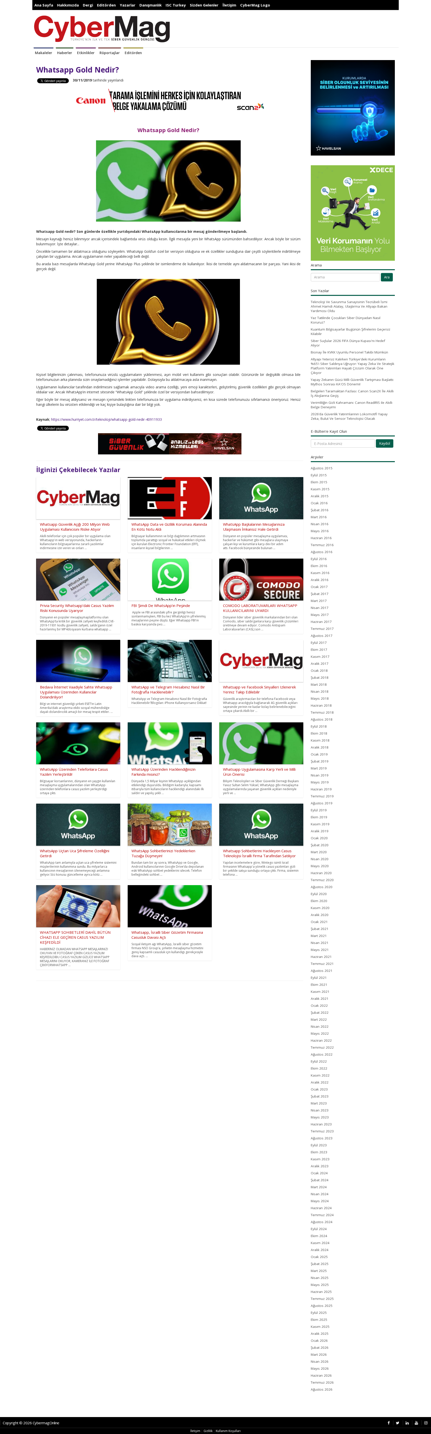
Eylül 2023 (319, 1145)
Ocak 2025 (319, 1257)
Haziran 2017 (321, 621)
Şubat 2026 (319, 1347)
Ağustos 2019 (321, 803)
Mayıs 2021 (320, 949)
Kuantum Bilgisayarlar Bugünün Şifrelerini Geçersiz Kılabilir (350, 331)
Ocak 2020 (319, 838)
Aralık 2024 (319, 1250)
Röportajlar (110, 52)
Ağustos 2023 (321, 1138)
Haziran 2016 (321, 538)
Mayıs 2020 (320, 866)
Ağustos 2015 (321, 468)
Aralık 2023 (319, 1166)
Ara (387, 277)
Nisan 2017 (319, 607)
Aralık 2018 (319, 747)
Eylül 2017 (319, 642)
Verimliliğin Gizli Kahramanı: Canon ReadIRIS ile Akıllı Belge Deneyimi (351, 404)
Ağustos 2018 (321, 719)
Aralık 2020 (319, 915)
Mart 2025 (319, 1270)
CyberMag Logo (255, 4)
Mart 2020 (319, 852)
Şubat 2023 (319, 1096)
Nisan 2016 (319, 524)
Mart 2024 (319, 1187)
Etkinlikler (86, 52)
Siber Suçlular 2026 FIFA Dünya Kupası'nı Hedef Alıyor (348, 342)
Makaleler (43, 52)
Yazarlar (127, 4)
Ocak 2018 (319, 670)
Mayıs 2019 (320, 782)
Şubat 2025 (319, 1264)
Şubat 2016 (319, 510)
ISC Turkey (176, 4)
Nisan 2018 (319, 691)
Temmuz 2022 (322, 1047)
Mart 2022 (319, 1019)
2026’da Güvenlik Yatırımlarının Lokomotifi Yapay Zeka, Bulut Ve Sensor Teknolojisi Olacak (349, 416)
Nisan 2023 (319, 1110)
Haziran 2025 (321, 1291)
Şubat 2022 (319, 1012)
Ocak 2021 (319, 922)
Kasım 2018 (320, 740)
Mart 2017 (319, 600)
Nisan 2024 (319, 1194)
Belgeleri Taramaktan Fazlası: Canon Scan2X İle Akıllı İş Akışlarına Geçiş (352, 393)
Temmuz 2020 (322, 880)
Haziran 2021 (321, 956)
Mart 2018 (319, 684)
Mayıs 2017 (320, 614)
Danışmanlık (150, 4)
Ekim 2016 (319, 566)
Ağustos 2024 (321, 1222)
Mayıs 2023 (320, 1117)
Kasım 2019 (320, 824)
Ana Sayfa (43, 4)
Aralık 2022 (319, 1082)
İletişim (229, 4)
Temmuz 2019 (322, 796)
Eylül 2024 (319, 1229)
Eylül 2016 (319, 559)
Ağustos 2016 (321, 552)
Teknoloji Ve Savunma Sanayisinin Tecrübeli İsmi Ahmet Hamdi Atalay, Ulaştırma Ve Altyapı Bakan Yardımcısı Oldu (349, 306)
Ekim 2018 (319, 733)
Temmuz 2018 (322, 712)
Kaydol (384, 443)
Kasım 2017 (320, 656)
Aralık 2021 (319, 998)
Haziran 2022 (321, 1040)
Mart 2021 (319, 935)
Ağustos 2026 (321, 1389)
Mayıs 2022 (320, 1033)
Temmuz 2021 (322, 963)
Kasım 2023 (320, 1159)
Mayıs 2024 (320, 1201)
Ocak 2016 (319, 503)
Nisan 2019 (319, 775)
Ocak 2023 (319, 1089)
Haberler (64, 52)
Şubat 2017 (319, 593)
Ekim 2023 (319, 1152)
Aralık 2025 (319, 1333)
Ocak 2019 (319, 754)
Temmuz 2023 (322, 1131)
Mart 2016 (319, 517)
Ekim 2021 (319, 984)
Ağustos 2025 (321, 1305)
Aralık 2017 (319, 663)
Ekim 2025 (319, 1319)
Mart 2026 (319, 1354)
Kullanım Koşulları (228, 1431)
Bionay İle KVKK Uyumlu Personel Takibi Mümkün (349, 352)
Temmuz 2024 (322, 1215)
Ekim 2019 (319, 817)
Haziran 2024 (321, 1208)
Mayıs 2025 (320, 1284)
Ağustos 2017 (321, 635)
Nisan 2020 (319, 859)
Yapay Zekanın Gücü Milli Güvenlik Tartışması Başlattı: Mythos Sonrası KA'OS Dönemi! (352, 381)
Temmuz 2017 (322, 628)
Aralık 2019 (319, 831)
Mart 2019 (319, 768)
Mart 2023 (319, 1103)
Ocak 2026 (319, 1340)
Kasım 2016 (320, 573)
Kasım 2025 (320, 1326)
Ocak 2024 (319, 1173)
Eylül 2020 (319, 894)
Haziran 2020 (321, 873)
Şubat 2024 (319, 1180)
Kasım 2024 (320, 1243)
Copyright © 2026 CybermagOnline (31, 1422)
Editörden (106, 4)
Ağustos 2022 (321, 1054)
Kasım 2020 (320, 908)
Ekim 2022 (319, 1068)
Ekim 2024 (319, 1236)
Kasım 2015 (320, 489)
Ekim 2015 (319, 482)
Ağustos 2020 (321, 887)
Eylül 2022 (319, 1061)
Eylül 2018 (319, 726)
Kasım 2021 (320, 991)
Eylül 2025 (319, 1312)
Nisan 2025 (319, 1277)
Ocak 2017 (319, 587)
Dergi (88, 4)
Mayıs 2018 (320, 698)
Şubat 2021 (319, 929)
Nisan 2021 (319, 942)
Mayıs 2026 (320, 1368)
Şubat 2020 (319, 845)
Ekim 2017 (319, 649)
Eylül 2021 (319, 977)
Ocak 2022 (319, 1005)
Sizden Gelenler (204, 4)
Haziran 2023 (321, 1124)
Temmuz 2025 (322, 1298)
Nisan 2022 (319, 1026)
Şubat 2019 (319, 761)
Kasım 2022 (320, 1075)
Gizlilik (208, 1431)
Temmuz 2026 (322, 1382)
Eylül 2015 (319, 475)
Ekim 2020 (319, 901)
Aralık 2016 (319, 580)
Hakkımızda (68, 4)
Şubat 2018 (319, 677)
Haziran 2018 (321, 705)
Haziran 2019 (321, 789)
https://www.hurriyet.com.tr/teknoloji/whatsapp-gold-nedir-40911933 (106, 419)
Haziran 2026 (321, 1375)
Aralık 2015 (319, 496)
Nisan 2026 (319, 1361)
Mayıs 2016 (320, 531)
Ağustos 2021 (321, 970)
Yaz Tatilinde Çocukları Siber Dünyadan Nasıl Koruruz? (345, 320)
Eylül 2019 (319, 810)
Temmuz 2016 (322, 545)
